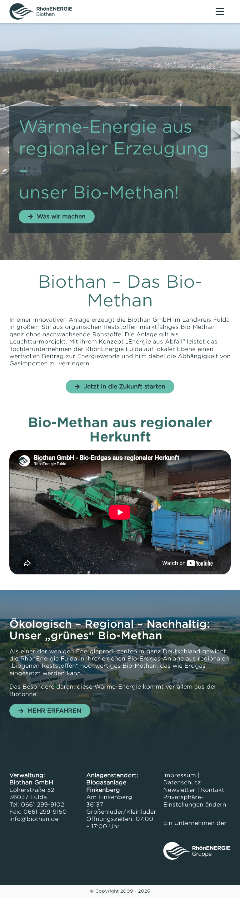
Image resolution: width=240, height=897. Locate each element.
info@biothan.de (33, 819)
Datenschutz (182, 782)
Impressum (179, 775)
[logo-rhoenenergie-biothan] (40, 5)
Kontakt (212, 790)
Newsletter (179, 790)
